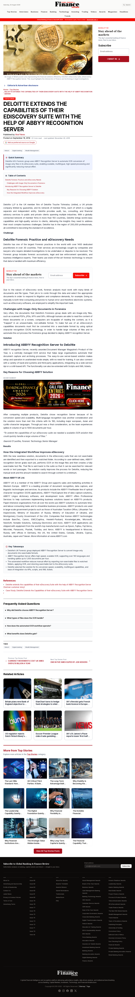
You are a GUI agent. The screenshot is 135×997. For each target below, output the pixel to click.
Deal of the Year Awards (90, 910)
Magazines (112, 12)
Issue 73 (32, 921)
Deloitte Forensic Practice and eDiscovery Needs (23, 180)
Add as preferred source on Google (21, 142)
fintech (7, 150)
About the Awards (62, 880)
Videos (94, 12)
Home (5, 89)
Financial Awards (114, 945)
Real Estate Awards (115, 890)
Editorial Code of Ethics (116, 934)
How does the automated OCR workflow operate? (29, 626)
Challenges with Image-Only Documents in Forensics (26, 183)
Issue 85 (32, 880)
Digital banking (17, 150)
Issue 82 (32, 890)
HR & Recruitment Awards (117, 904)
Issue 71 (32, 928)
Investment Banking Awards (91, 947)
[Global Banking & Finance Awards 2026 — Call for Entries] (47, 395)
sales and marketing (71, 483)
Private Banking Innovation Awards (120, 951)
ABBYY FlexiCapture (53, 493)
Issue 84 (32, 884)
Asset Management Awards (91, 880)
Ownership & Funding (115, 928)
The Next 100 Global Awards (118, 911)
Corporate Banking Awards (91, 917)
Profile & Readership (10, 887)
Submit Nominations (62, 890)
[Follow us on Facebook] (67, 991)
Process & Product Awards (117, 897)
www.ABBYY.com (58, 536)
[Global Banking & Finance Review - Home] (67, 5)
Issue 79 (32, 901)
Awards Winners (61, 887)
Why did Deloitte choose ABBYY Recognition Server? (30, 610)
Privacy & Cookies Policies (12, 897)
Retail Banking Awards (116, 955)
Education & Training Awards (91, 927)
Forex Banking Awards (89, 937)
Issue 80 (32, 897)
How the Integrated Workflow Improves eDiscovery (25, 193)
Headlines (124, 12)
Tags (88, 986)
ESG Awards (86, 934)
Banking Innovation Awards (91, 954)
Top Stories (12, 12)
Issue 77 (32, 907)
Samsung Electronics (42, 523)
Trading (85, 12)
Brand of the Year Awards (90, 884)
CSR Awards (86, 906)
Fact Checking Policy (115, 941)
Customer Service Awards (90, 903)
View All (32, 934)
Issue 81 (32, 894)
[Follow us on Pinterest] (59, 991)
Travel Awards (113, 918)
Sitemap (82, 986)
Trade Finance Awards (116, 907)
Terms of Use (7, 901)
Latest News (7, 894)
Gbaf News (20, 135)
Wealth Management (32, 150)
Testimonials (60, 894)
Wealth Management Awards (118, 914)
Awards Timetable (62, 884)
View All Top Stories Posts (48, 851)
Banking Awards (87, 951)
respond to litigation (35, 296)
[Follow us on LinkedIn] (71, 991)
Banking (53, 12)
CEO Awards (86, 900)
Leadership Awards (115, 884)
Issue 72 (32, 924)
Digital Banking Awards (89, 957)
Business (34, 12)
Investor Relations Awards (117, 880)
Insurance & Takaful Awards (91, 944)
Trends (67, 16)
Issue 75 (32, 914)
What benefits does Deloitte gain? (22, 634)
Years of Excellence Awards (118, 921)
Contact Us (7, 890)
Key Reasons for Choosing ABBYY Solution (22, 190)
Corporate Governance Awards (92, 913)
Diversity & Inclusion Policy (117, 938)
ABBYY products (76, 506)
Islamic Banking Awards (116, 887)
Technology (64, 12)
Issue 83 (32, 887)
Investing (75, 12)
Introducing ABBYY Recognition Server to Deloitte (23, 186)
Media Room (60, 897)
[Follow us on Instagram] (63, 991)
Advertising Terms (9, 904)
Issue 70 (32, 931)
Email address (89, 863)
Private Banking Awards (116, 948)
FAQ (57, 901)
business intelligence (13, 258)
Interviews (23, 12)
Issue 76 (32, 911)
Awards (102, 12)
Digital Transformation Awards (92, 920)
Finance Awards (87, 961)
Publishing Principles (115, 924)
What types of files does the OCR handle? (25, 618)
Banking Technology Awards (91, 896)
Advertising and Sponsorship (12, 884)
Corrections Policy (115, 931)
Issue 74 (32, 918)
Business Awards (87, 887)
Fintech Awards (87, 923)
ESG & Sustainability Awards (91, 930)
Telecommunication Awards (118, 901)
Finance (44, 12)
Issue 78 (32, 904)
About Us (6, 880)
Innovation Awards (88, 940)
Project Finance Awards (116, 894)
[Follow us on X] (75, 991)
